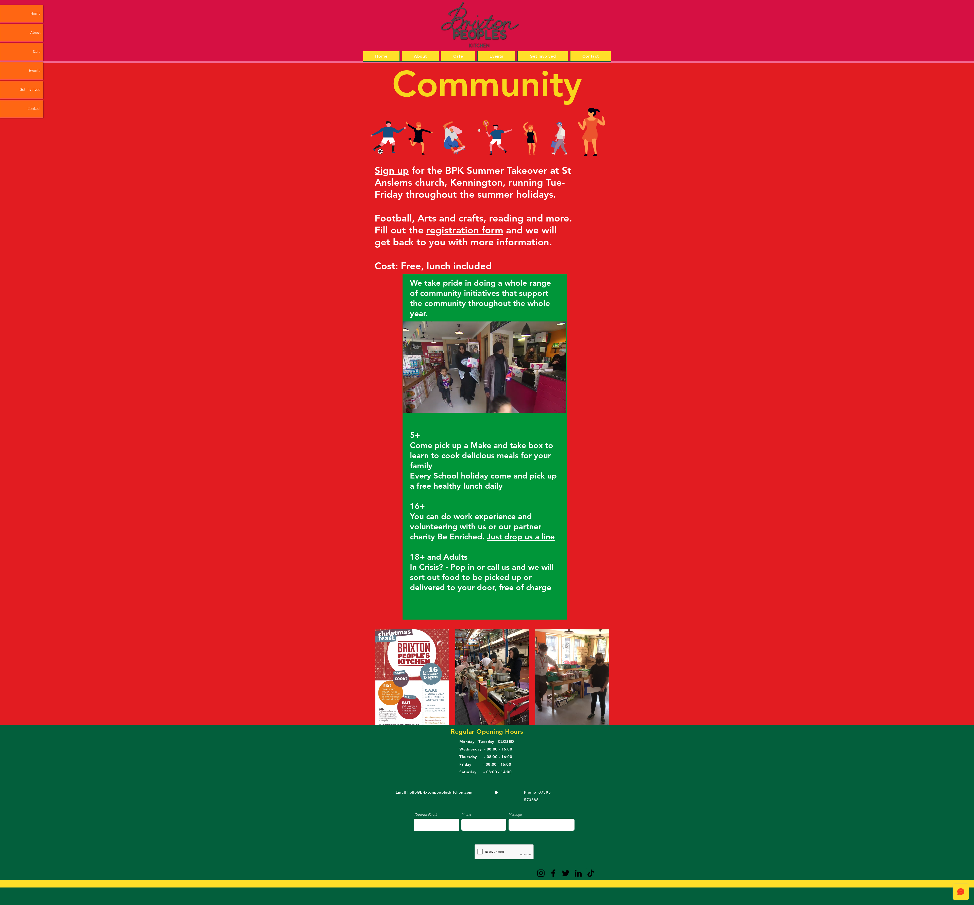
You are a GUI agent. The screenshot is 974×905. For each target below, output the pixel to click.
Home (35, 13)
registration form (464, 230)
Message (515, 814)
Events (35, 70)
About (35, 32)
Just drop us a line (521, 536)
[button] (559, 407)
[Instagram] (541, 873)
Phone (466, 814)
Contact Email (425, 814)
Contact (34, 108)
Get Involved (30, 89)
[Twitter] (566, 873)
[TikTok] (591, 873)
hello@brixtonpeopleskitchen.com (440, 792)
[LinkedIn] (578, 873)
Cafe (37, 51)
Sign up (392, 170)
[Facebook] (553, 873)
